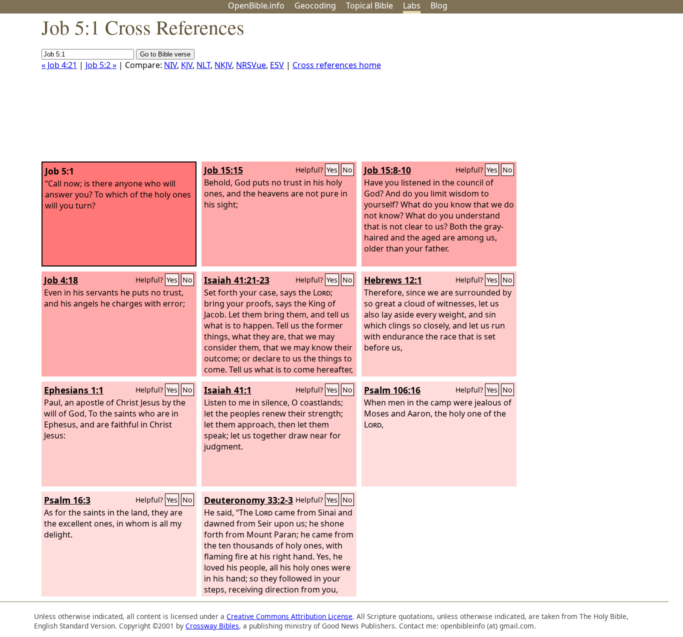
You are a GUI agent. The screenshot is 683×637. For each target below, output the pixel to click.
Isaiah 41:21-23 (237, 280)
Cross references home (336, 65)
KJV (186, 65)
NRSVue (251, 65)
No (347, 169)
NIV (170, 65)
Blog (439, 5)
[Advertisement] (582, 92)
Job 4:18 (61, 280)
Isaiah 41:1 (228, 390)
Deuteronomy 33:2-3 (248, 500)
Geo (315, 5)
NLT (203, 65)
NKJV (223, 65)
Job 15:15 (223, 170)
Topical (369, 5)
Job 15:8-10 (387, 170)
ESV (277, 65)
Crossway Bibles (212, 625)
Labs (411, 5)
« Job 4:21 (59, 65)
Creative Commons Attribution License (289, 616)
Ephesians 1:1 (74, 390)
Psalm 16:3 (67, 500)
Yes (332, 169)
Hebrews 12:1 (393, 280)
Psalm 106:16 (392, 390)
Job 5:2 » (101, 65)
